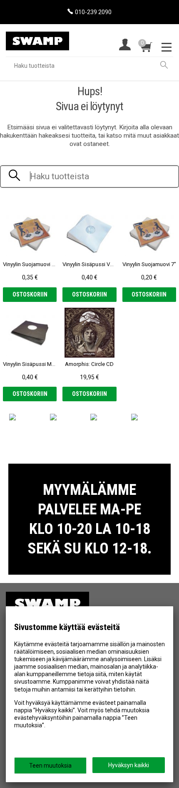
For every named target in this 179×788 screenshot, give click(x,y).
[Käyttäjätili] (125, 45)
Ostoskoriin (29, 294)
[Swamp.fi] (37, 37)
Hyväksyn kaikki (128, 765)
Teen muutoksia (50, 765)
